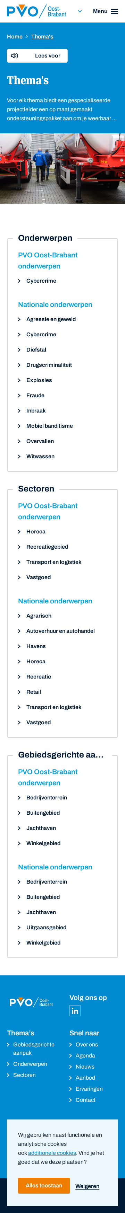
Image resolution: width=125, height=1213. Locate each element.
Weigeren (87, 1186)
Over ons (87, 1044)
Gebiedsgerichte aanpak (34, 1049)
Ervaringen (89, 1089)
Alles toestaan (44, 1185)
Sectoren (24, 1075)
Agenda (85, 1056)
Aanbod (85, 1078)
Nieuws (85, 1067)
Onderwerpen (30, 1064)
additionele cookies (52, 1153)
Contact (85, 1100)
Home (15, 36)
